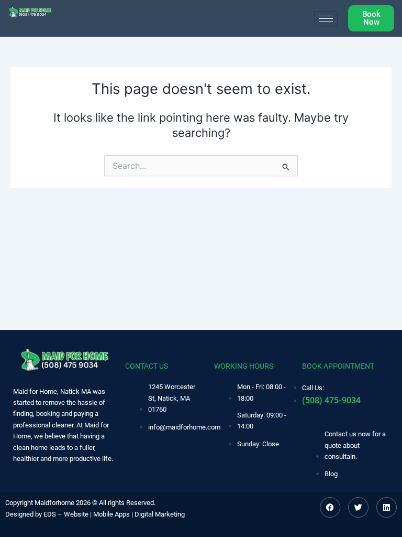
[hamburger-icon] (326, 18)
